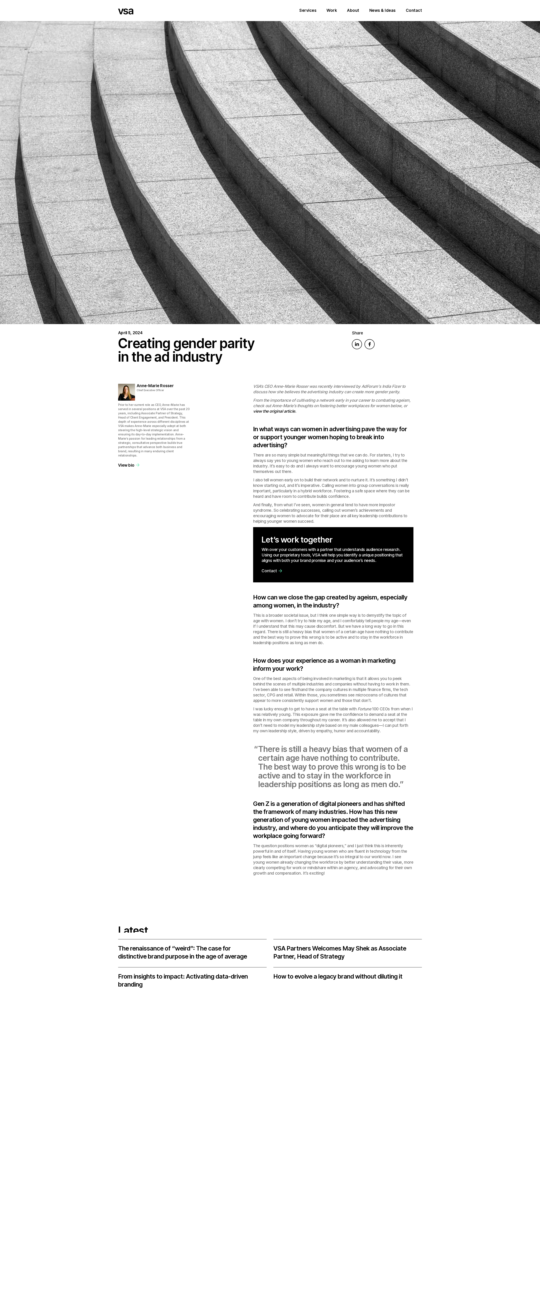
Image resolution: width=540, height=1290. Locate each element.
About (353, 10)
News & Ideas (382, 10)
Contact (414, 10)
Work (332, 10)
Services (307, 10)
